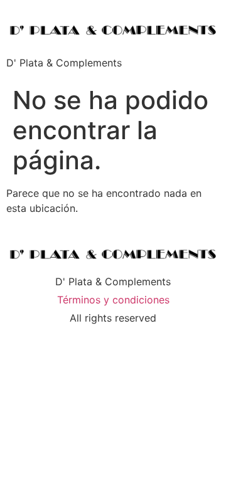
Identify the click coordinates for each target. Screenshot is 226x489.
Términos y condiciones (113, 299)
